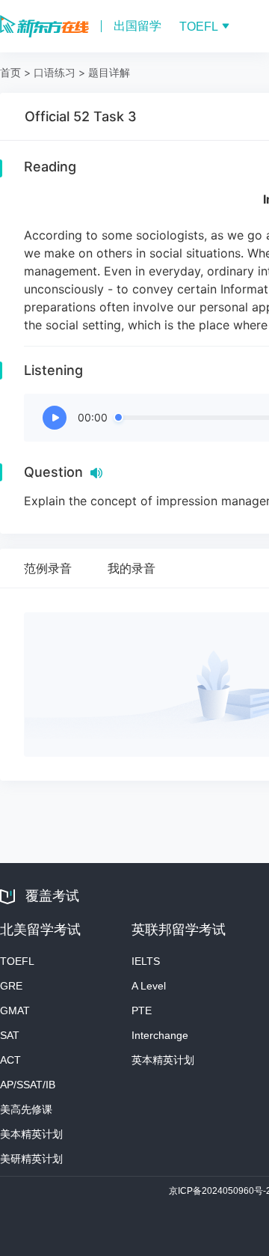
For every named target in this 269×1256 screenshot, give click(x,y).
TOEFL (17, 961)
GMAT (15, 1010)
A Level (149, 986)
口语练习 (54, 72)
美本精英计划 (31, 1134)
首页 (10, 72)
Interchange (160, 1035)
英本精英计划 (163, 1060)
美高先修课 (26, 1109)
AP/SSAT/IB (27, 1085)
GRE (11, 986)
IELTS (146, 961)
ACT (10, 1060)
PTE (142, 1010)
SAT (9, 1035)
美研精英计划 (31, 1159)
